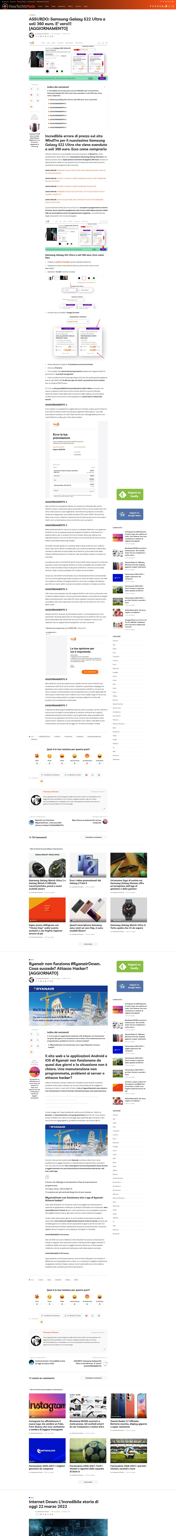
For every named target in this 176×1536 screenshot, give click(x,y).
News (114, 692)
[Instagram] (168, 1)
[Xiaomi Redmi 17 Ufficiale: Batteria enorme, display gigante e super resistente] (118, 566)
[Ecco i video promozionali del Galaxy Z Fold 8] (88, 865)
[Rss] (173, 1)
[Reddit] (48, 36)
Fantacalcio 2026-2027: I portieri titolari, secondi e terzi (135, 600)
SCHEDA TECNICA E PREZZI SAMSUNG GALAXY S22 (76, 186)
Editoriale (116, 668)
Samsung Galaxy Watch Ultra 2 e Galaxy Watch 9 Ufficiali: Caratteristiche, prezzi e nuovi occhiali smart (47, 884)
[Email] (52, 36)
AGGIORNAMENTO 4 (58, 115)
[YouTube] (170, 1)
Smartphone (117, 712)
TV (113, 747)
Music (114, 688)
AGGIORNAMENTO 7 (58, 127)
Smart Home (117, 708)
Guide (114, 680)
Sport (114, 728)
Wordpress (116, 759)
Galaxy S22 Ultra (45, 736)
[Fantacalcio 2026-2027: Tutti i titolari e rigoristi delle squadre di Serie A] (118, 589)
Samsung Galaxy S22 (94, 736)
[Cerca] (173, 6)
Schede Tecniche (118, 704)
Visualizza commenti (94, 837)
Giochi (115, 676)
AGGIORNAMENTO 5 (58, 119)
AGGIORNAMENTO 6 (58, 123)
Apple (114, 649)
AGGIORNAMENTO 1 (58, 103)
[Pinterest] (166, 1)
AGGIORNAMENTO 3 (58, 111)
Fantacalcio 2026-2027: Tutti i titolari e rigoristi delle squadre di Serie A (134, 588)
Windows (116, 755)
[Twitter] (163, 1)
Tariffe (115, 740)
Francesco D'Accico (43, 33)
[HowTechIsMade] (18, 6)
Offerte (33, 15)
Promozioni (68, 736)
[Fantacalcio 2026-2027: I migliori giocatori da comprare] (118, 578)
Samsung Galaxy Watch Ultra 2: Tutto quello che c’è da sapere (128, 926)
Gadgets (115, 672)
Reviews (115, 700)
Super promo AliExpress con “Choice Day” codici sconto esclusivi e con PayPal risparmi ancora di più (45, 929)
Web (114, 751)
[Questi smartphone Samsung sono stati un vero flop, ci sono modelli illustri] (88, 909)
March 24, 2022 (68, 1107)
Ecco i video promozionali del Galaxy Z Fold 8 (85, 882)
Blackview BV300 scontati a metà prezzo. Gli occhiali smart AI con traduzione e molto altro (87, 1424)
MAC (114, 684)
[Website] (104, 808)
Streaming (116, 732)
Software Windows (119, 724)
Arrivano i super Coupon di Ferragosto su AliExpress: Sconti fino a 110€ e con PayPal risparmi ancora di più (135, 1086)
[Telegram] (50, 36)
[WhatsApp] (43, 36)
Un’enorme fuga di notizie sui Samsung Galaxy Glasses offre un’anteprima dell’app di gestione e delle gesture (127, 884)
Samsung (80, 736)
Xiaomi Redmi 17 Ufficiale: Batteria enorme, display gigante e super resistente (135, 564)
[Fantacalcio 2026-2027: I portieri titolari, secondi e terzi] (118, 601)
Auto (114, 653)
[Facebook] (161, 1)
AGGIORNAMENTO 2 (58, 107)
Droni (114, 664)
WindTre (34, 739)
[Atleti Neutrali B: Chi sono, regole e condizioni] (118, 612)
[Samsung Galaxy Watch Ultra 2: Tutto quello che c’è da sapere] (128, 909)
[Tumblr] (45, 36)
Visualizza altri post (97, 791)
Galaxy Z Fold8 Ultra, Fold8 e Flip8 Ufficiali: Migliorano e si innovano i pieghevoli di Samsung (34, 140)
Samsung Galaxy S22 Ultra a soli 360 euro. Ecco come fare (73, 100)
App (114, 645)
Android (115, 641)
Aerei (41, 1280)
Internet (58, 1280)
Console (115, 660)
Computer (116, 656)
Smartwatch (117, 716)
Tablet (115, 736)
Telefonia (115, 743)
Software (115, 720)
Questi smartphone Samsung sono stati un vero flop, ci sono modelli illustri (86, 928)
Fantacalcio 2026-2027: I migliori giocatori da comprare (134, 576)
